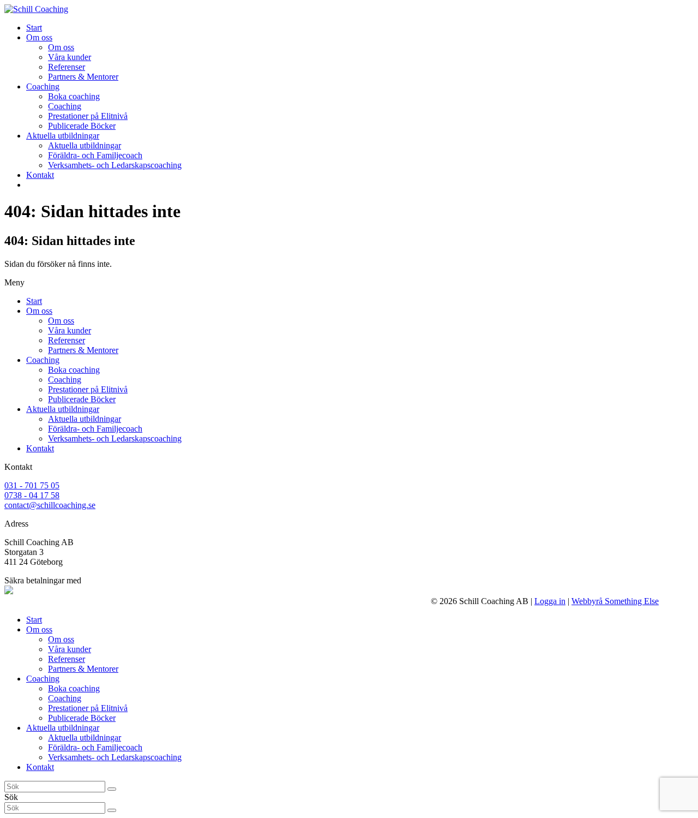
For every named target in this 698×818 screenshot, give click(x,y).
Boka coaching (74, 369)
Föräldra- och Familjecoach (95, 428)
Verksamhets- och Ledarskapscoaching (115, 438)
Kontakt (40, 448)
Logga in (549, 601)
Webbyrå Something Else (615, 601)
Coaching (42, 360)
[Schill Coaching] (36, 9)
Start (34, 301)
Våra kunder (69, 330)
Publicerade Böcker (82, 399)
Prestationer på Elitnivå (88, 389)
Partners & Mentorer (83, 350)
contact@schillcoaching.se (49, 505)
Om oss (39, 310)
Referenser (66, 340)
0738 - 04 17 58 (31, 495)
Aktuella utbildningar (62, 409)
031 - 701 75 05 (31, 485)
